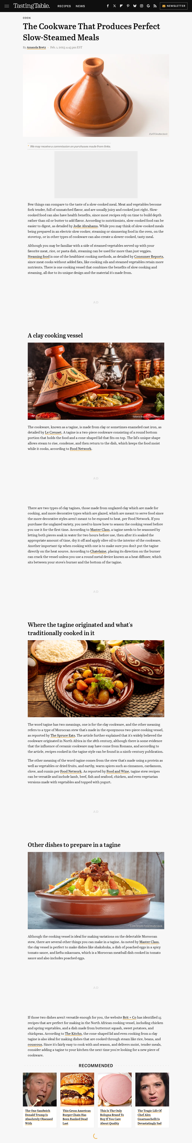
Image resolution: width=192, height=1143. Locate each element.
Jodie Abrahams (85, 225)
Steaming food (39, 256)
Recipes (64, 6)
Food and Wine (117, 771)
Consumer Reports (148, 256)
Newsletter (176, 6)
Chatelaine (98, 551)
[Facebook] (108, 6)
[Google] (148, 6)
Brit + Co (129, 1017)
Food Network (80, 448)
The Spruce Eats (62, 735)
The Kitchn (73, 1033)
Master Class (100, 529)
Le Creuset (53, 432)
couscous (35, 1044)
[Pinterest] (128, 6)
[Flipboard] (121, 6)
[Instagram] (141, 6)
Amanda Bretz (36, 47)
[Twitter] (114, 6)
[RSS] (155, 6)
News (80, 6)
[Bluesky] (135, 6)
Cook (27, 18)
